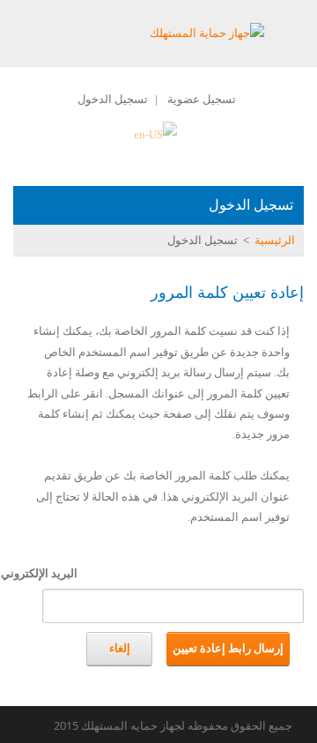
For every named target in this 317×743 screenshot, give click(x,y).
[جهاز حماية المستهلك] (207, 32)
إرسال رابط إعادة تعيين (228, 648)
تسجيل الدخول (112, 99)
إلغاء (119, 648)
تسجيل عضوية (201, 99)
